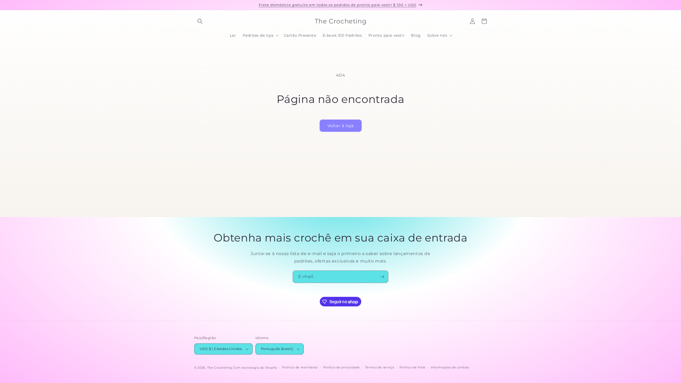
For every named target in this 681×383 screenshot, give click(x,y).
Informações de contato (450, 367)
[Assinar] (382, 276)
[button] (200, 21)
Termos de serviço (380, 367)
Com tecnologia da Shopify (255, 367)
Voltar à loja (340, 125)
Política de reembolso (300, 367)
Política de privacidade (341, 367)
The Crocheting (219, 367)
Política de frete (413, 367)
